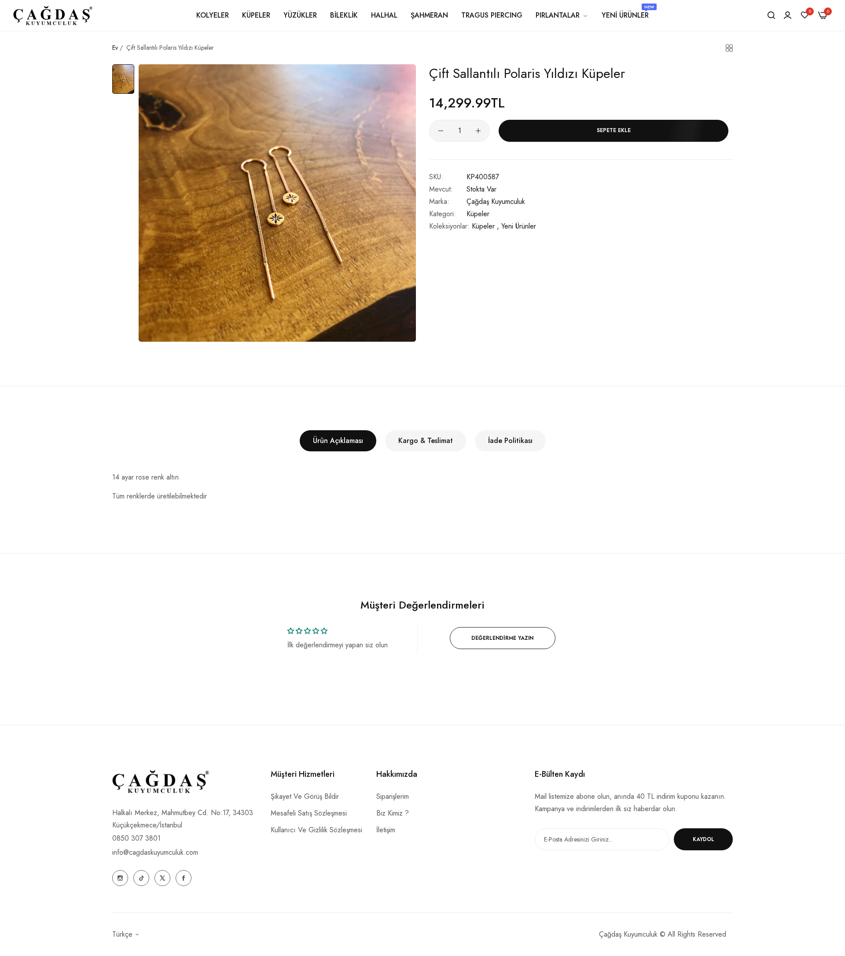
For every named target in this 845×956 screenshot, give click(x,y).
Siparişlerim (392, 796)
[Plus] (478, 130)
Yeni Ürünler (518, 226)
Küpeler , (485, 226)
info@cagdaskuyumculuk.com (155, 852)
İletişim (385, 830)
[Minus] (440, 130)
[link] (562, 15)
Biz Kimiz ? (392, 813)
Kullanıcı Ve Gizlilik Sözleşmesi (316, 830)
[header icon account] (787, 15)
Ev (115, 47)
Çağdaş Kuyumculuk (496, 201)
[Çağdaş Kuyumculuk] (52, 15)
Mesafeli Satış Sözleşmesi (309, 813)
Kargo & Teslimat (425, 441)
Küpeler (478, 214)
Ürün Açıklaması (338, 441)
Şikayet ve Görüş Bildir (305, 796)
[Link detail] (120, 878)
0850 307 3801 (136, 838)
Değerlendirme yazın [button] (502, 638)
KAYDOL (703, 839)
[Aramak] (771, 15)
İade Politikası (510, 441)
